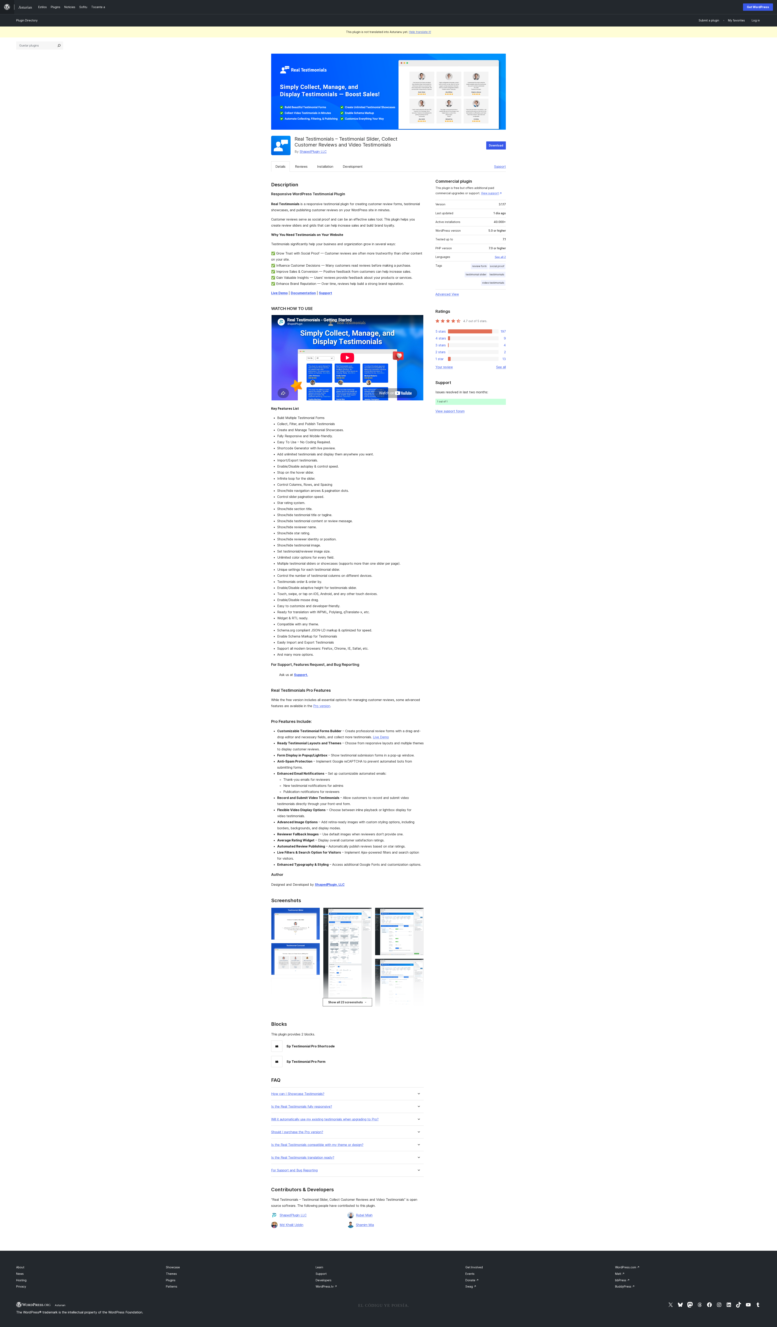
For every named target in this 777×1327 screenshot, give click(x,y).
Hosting (21, 1280)
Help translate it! (420, 32)
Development (353, 166)
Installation (325, 166)
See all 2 (500, 257)
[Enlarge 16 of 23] (418, 964)
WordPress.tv (326, 1286)
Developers (323, 1280)
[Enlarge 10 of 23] (366, 1008)
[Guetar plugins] (59, 45)
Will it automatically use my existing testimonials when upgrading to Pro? (325, 1119)
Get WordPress (758, 7)
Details (280, 166)
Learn (319, 1267)
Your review (444, 367)
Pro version (321, 706)
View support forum (450, 411)
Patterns (171, 1286)
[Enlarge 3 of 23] (314, 984)
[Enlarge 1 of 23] (314, 913)
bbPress (622, 1280)
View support (490, 193)
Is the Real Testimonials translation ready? (302, 1157)
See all (501, 367)
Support (500, 166)
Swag (470, 1286)
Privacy (21, 1286)
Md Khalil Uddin (291, 1225)
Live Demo (381, 737)
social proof (497, 266)
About (20, 1267)
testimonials (497, 274)
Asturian (60, 1305)
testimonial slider (476, 274)
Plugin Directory (27, 20)
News (20, 1273)
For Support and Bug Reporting (294, 1170)
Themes (171, 1273)
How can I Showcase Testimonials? (297, 1094)
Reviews (301, 166)
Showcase (173, 1267)
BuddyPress (625, 1286)
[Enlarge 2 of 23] (314, 948)
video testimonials (493, 282)
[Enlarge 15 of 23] (418, 913)
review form (479, 266)
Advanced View (447, 294)
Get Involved (474, 1267)
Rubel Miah (364, 1215)
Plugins (170, 1280)
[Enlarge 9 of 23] (366, 913)
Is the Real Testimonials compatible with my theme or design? (317, 1145)
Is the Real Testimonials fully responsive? (301, 1106)
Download (496, 145)
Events (469, 1273)
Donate (472, 1280)
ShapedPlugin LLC (313, 152)
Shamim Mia (365, 1225)
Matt (620, 1273)
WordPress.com (627, 1267)
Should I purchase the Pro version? (297, 1132)
